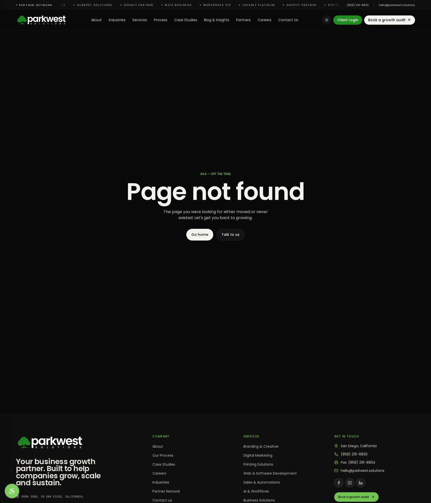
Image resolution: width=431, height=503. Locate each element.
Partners (243, 19)
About (96, 19)
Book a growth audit (387, 19)
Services (139, 19)
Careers (264, 19)
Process (160, 19)
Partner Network (166, 491)
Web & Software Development (270, 473)
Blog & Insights (216, 19)
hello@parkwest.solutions (397, 5)
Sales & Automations (261, 482)
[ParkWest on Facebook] (338, 482)
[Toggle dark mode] (326, 19)
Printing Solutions (258, 464)
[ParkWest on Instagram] (349, 482)
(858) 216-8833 (358, 5)
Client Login (347, 19)
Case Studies (185, 19)
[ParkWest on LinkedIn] (360, 482)
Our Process (162, 455)
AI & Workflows (256, 491)
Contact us (162, 500)
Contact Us (288, 19)
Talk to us (230, 234)
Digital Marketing (257, 455)
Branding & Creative (260, 446)
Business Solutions (259, 500)
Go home (199, 234)
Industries (117, 19)
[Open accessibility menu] (12, 491)
